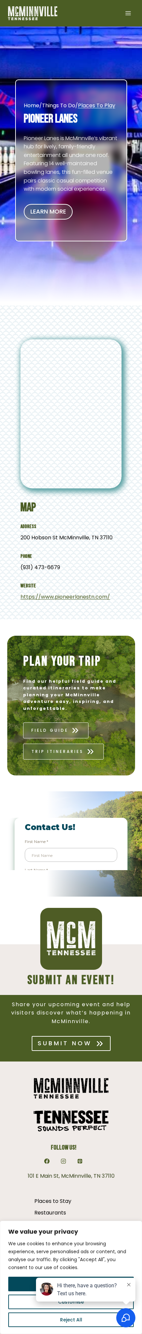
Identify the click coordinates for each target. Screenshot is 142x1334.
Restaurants (50, 1212)
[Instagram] (63, 1161)
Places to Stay (52, 1201)
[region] (71, 1277)
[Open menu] (128, 13)
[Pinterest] (80, 1161)
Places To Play (96, 105)
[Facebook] (47, 1161)
